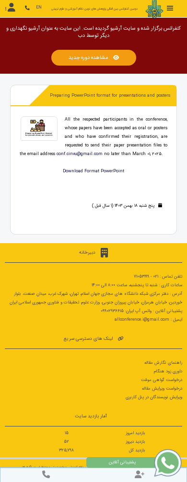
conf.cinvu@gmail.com (80, 154)
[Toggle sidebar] (170, 8)
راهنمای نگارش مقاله (163, 362)
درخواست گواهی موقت (161, 380)
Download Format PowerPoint (93, 171)
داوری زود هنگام (168, 371)
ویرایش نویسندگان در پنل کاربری (154, 397)
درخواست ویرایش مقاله (162, 388)
